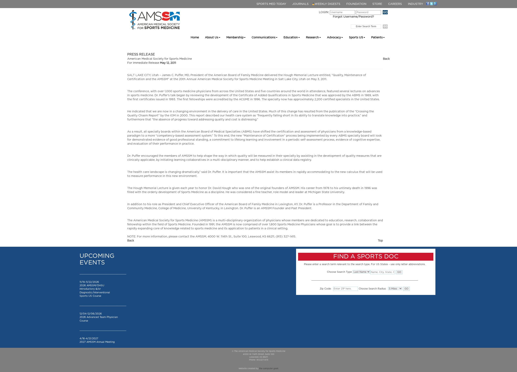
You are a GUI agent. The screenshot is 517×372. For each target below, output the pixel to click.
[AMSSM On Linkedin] (435, 3)
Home (195, 37)
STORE (377, 4)
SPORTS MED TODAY (271, 4)
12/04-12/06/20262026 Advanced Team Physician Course (99, 317)
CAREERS (395, 4)
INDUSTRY (415, 4)
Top (380, 240)
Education (291, 37)
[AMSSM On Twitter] (431, 3)
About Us (211, 37)
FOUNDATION (356, 4)
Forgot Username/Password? (353, 16)
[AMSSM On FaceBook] (427, 3)
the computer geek (268, 369)
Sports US (356, 37)
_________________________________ (103, 273)
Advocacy (334, 37)
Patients (377, 37)
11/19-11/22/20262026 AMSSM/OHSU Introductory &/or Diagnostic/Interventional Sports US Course (95, 289)
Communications (263, 37)
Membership (235, 37)
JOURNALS (300, 4)
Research (312, 37)
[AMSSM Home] (154, 20)
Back (386, 58)
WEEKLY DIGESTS (327, 4)
